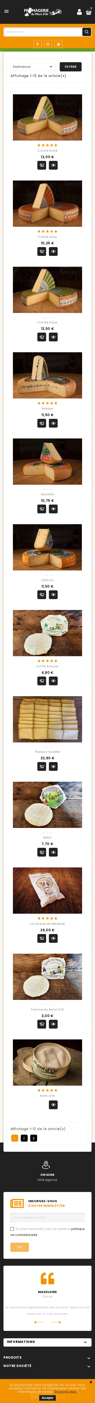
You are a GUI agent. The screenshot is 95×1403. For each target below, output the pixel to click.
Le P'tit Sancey (47, 666)
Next (56, 1322)
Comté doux (47, 236)
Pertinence (33, 67)
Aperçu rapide (53, 165)
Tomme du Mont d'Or (47, 1009)
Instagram (48, 44)
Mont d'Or (47, 1095)
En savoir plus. (66, 1391)
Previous (39, 1322)
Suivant (33, 1138)
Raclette (47, 494)
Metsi (47, 837)
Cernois (48, 580)
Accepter (47, 1398)
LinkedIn (58, 44)
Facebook (38, 44)
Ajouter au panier (41, 165)
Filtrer (71, 66)
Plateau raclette (47, 751)
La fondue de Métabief (47, 923)
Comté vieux (47, 322)
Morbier (47, 408)
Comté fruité (47, 150)
